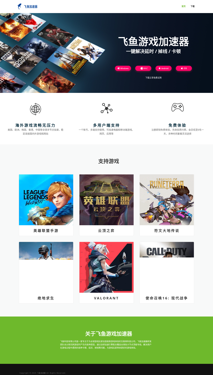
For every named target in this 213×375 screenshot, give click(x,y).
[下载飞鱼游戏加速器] (123, 69)
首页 (184, 6)
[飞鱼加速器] (27, 6)
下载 (193, 6)
